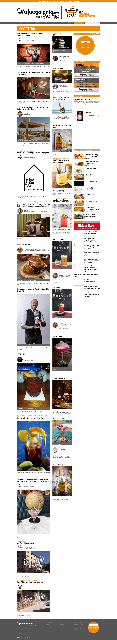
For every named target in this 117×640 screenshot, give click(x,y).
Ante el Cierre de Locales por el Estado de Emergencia (33, 152)
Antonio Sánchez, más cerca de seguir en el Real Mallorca (91, 235)
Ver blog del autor (81, 108)
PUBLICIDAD (79, 23)
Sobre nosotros (63, 622)
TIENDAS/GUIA (54, 23)
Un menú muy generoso (91, 171)
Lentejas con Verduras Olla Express (79, 625)
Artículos (47, 626)
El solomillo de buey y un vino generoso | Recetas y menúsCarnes (91, 165)
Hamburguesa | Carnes (91, 197)
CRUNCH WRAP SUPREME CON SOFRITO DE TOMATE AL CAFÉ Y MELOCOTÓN (91, 158)
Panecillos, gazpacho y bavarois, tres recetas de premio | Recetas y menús (92, 211)
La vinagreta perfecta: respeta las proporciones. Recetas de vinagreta (90, 218)
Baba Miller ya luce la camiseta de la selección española (91, 283)
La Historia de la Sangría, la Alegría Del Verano (31, 418)
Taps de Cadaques (78, 622)
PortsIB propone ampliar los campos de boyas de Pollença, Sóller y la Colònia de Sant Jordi (91, 242)
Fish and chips (89, 177)
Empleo (61, 626)
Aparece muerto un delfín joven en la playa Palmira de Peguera (86, 277)
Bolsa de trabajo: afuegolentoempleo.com (89, 191)
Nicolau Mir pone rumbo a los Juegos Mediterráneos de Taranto (92, 289)
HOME (21, 23)
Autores (47, 628)
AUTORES (45, 23)
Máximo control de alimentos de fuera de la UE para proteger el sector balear (91, 249)
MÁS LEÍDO (76, 152)
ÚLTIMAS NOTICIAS (78, 224)
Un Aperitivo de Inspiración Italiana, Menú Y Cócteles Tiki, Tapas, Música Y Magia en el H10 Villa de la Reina (33, 480)
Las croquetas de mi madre (92, 203)
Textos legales (63, 628)
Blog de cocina (48, 622)
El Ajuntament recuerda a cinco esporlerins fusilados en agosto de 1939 (91, 256)
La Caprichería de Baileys (24, 244)
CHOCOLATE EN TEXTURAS (92, 184)
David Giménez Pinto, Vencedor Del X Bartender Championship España (31, 34)
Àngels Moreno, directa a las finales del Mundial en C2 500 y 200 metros (91, 296)
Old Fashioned (21, 354)
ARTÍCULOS (36, 23)
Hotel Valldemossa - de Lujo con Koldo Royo (30, 582)
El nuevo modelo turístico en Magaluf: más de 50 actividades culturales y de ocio (91, 263)
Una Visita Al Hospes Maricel (25, 543)
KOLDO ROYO (70, 23)
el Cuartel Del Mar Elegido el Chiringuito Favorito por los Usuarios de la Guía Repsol (33, 108)
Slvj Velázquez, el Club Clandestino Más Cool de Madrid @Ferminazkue (33, 73)
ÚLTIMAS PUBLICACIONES (86, 152)
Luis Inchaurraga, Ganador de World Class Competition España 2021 (33, 290)
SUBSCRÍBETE (85, 42)
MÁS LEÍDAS (86, 224)
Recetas (47, 624)
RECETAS (28, 23)
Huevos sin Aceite (78, 628)
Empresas (47, 631)
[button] (75, 117)
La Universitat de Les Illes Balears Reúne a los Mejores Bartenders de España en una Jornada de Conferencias (33, 205)
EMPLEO (63, 23)
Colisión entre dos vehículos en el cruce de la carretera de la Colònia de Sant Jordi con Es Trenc (92, 270)
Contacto (62, 624)
